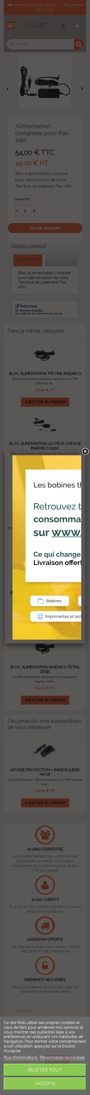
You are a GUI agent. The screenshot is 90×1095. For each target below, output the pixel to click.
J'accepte (45, 1083)
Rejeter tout (45, 1069)
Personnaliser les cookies (62, 1057)
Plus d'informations (21, 1057)
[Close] (85, 451)
